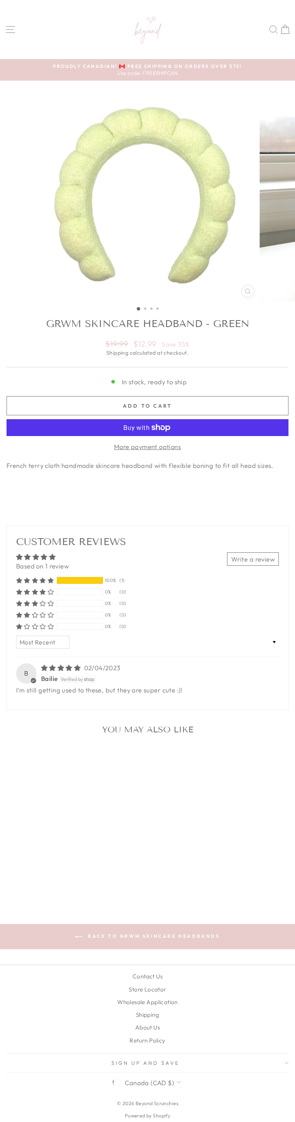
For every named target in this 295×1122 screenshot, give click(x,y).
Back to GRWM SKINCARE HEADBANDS (153, 936)
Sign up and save (145, 1063)
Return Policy (147, 1040)
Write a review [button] (253, 559)
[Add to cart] (107, 753)
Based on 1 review (42, 566)
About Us (147, 1027)
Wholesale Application (147, 1002)
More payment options (147, 447)
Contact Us (147, 976)
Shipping (117, 352)
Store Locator (147, 989)
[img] (62, 668)
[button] (35, 580)
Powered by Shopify (147, 1115)
